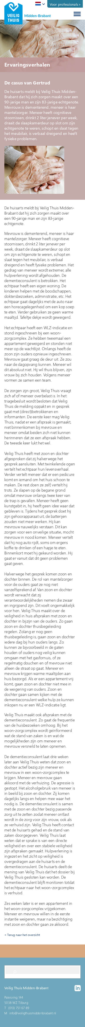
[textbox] (39, 3)
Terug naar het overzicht (23, 935)
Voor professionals (64, 4)
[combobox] (39, 4)
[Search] (15, 972)
